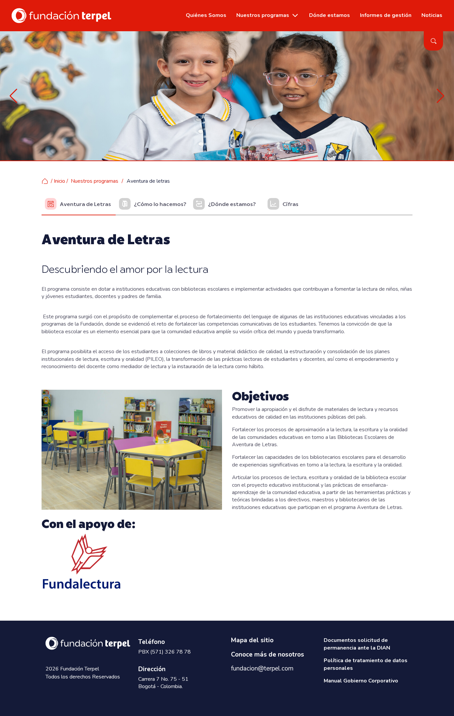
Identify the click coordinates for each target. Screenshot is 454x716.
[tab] (79, 204)
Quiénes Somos (206, 15)
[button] (13, 96)
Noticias (431, 15)
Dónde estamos (329, 15)
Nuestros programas (262, 15)
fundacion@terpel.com (262, 668)
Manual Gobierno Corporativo (361, 680)
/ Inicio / (59, 181)
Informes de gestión (385, 15)
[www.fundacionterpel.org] (61, 15)
